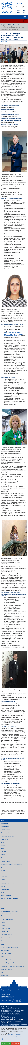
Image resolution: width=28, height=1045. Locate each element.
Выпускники (4, 858)
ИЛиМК (3, 870)
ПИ (2, 916)
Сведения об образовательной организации (14, 990)
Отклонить (15, 1043)
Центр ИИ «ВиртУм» (7, 960)
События (3, 941)
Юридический (5, 975)
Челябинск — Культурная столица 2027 (12, 966)
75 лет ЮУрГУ (5, 823)
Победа (3, 922)
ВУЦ (2, 848)
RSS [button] (3, 1000)
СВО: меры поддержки (19, 4)
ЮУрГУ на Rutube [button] (13, 1000)
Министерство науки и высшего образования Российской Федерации (12, 1021)
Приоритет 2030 (5, 928)
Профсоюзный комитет (8, 938)
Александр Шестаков (7, 836)
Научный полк (5, 905)
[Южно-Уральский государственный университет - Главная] (7, 7)
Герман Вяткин (5, 861)
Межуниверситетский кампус (9, 898)
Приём (3, 925)
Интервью (4, 877)
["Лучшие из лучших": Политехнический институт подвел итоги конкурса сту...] (14, 53)
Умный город (5, 950)
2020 (9, 24)
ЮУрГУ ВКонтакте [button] (6, 1000)
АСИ (2, 842)
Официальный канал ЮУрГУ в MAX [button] (20, 1000)
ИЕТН (2, 867)
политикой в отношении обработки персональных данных (11, 1035)
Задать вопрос (5, 994)
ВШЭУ (3, 855)
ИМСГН (3, 873)
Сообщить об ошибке (7, 996)
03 (18, 24)
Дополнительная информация (10, 1039)
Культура (4, 892)
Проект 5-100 (5, 931)
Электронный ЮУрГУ (7, 969)
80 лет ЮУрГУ (5, 826)
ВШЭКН (3, 851)
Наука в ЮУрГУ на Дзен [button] (10, 1000)
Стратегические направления (9, 947)
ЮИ (2, 972)
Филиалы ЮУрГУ (6, 953)
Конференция (5, 889)
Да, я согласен (6, 1043)
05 (3, 42)
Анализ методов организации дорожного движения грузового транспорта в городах (13, 334)
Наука (3, 902)
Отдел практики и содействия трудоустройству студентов (10, 912)
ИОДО (3, 880)
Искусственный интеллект (8, 883)
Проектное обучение (7, 934)
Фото (2, 956)
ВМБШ (3, 845)
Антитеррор (4, 839)
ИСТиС (3, 886)
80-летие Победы (6, 830)
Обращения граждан (7, 998)
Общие (3, 908)
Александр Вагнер (6, 833)
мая (14, 24)
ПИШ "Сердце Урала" (7, 919)
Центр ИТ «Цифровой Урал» (9, 963)
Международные (6, 895)
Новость (3, 24)
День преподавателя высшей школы (11, 864)
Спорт (3, 944)
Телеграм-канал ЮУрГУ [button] (16, 1000)
